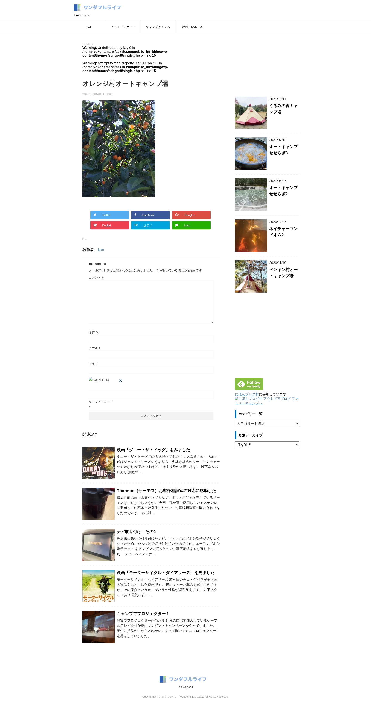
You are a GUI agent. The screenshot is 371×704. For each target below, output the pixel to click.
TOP (89, 27)
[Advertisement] (267, 62)
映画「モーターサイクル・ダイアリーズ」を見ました (166, 572)
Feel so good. (185, 687)
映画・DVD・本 (192, 27)
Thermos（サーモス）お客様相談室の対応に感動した (166, 490)
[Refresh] (120, 380)
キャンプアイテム (158, 27)
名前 (94, 332)
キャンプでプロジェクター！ (143, 613)
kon (101, 250)
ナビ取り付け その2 (136, 531)
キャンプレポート (123, 27)
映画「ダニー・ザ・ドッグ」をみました (153, 449)
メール (95, 347)
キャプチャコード (101, 401)
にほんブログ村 (247, 394)
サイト (93, 363)
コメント (97, 277)
